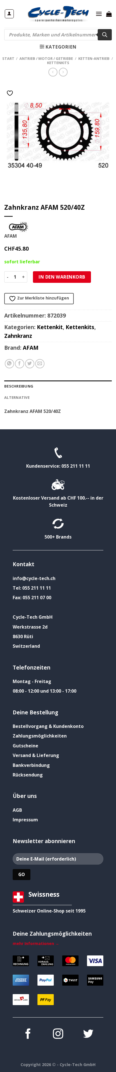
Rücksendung (28, 775)
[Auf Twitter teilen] (29, 363)
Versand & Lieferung (36, 755)
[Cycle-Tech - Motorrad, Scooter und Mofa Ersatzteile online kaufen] (58, 14)
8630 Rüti (23, 636)
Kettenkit (50, 327)
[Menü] (98, 14)
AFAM (31, 347)
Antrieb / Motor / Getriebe (46, 58)
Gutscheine (25, 746)
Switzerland (26, 646)
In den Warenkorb (62, 277)
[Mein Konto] (9, 13)
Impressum (25, 820)
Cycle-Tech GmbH (33, 617)
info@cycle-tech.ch (34, 578)
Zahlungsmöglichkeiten (40, 736)
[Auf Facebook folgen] (28, 1034)
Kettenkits (58, 62)
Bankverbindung (31, 765)
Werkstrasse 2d (30, 627)
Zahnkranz (18, 336)
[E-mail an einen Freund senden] (39, 363)
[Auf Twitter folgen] (88, 1034)
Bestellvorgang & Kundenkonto (48, 726)
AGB (17, 810)
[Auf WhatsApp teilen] (9, 363)
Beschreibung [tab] (18, 386)
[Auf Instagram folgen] (58, 1034)
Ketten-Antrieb (94, 58)
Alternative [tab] (17, 397)
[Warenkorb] (109, 14)
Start (8, 58)
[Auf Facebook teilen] (19, 363)
